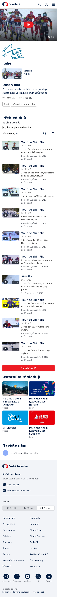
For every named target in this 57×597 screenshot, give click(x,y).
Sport (6, 104)
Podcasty (7, 542)
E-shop (6, 554)
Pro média (35, 517)
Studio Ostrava (37, 536)
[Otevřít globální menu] (53, 4)
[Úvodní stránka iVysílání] (11, 4)
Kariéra (33, 548)
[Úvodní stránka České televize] (15, 466)
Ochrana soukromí (20, 591)
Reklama (34, 523)
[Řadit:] (52, 133)
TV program (8, 517)
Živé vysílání (8, 523)
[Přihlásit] (46, 4)
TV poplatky (8, 530)
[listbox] (28, 508)
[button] (28, 25)
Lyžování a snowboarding (24, 104)
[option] (11, 508)
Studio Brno (36, 530)
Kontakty (35, 566)
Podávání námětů (39, 554)
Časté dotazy (36, 560)
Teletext (6, 536)
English (5, 591)
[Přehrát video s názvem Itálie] (29, 25)
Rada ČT (34, 542)
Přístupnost (38, 591)
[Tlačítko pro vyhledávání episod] (44, 133)
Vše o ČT (6, 566)
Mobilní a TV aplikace (13, 560)
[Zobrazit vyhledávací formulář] (39, 4)
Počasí (5, 548)
